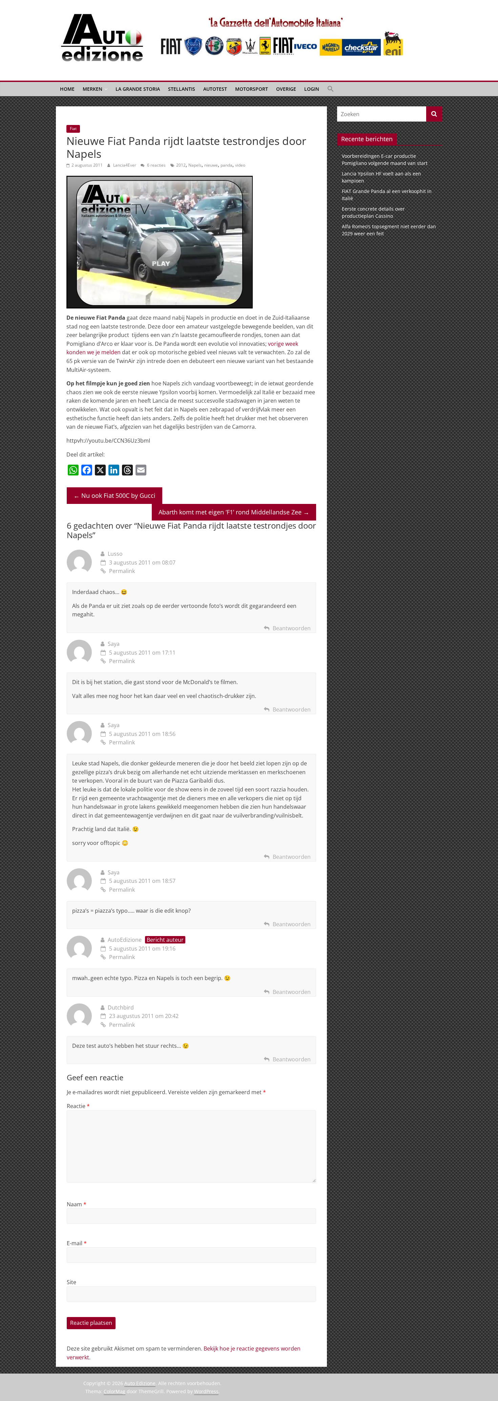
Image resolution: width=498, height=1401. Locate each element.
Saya (114, 644)
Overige (286, 89)
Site (71, 1282)
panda (226, 165)
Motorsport (251, 89)
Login (311, 89)
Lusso (115, 553)
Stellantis (181, 89)
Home (67, 89)
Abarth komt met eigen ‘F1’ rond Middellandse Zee (234, 512)
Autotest (215, 89)
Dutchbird (121, 1007)
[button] (330, 89)
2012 (181, 165)
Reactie (78, 1106)
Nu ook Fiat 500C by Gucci (114, 495)
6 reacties (156, 165)
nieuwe (211, 165)
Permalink (122, 571)
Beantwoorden (292, 628)
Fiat (73, 128)
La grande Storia (138, 89)
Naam (76, 1204)
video (240, 165)
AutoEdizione (125, 939)
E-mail (77, 1243)
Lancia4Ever (125, 165)
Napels (195, 165)
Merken (92, 89)
